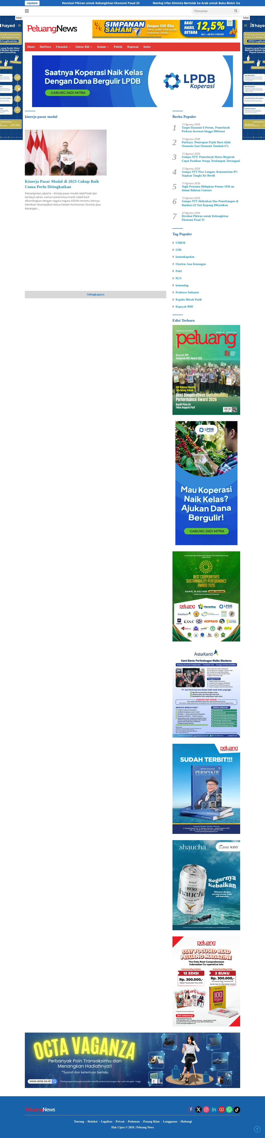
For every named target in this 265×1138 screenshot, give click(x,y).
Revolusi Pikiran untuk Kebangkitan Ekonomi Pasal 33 (62, 3)
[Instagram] (206, 1109)
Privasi (120, 1121)
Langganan (170, 1121)
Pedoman (134, 1121)
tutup (19, 17)
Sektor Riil (82, 46)
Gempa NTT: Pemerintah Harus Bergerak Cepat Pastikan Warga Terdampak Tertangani (211, 158)
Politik (118, 46)
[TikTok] (237, 1110)
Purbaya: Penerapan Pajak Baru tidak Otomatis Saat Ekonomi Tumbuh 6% (206, 144)
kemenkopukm (185, 256)
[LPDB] (206, 483)
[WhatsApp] (229, 1109)
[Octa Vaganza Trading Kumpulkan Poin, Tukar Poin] (132, 1060)
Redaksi (93, 1121)
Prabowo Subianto (187, 292)
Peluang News (145, 1127)
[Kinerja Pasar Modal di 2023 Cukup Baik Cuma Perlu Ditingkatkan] (66, 153)
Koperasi (133, 46)
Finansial (61, 46)
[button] (236, 10)
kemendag (182, 285)
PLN (178, 278)
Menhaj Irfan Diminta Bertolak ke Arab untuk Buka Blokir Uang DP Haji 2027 (169, 3)
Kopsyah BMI (184, 306)
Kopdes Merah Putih (189, 299)
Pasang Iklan (151, 1121)
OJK (179, 249)
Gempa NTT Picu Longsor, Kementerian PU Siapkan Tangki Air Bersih (209, 173)
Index (147, 46)
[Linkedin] (214, 1109)
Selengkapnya (95, 294)
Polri (179, 271)
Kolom (101, 46)
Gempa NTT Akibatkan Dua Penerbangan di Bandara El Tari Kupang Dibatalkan (210, 203)
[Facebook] (191, 1109)
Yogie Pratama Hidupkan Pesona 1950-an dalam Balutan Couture (208, 188)
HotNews (45, 46)
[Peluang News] (54, 29)
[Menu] (27, 10)
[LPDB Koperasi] (132, 81)
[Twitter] (198, 1109)
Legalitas (106, 1121)
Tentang (79, 1121)
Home (31, 46)
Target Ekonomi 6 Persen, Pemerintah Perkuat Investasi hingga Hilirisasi (206, 129)
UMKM (180, 242)
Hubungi (186, 1121)
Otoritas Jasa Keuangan (191, 264)
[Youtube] (221, 1109)
